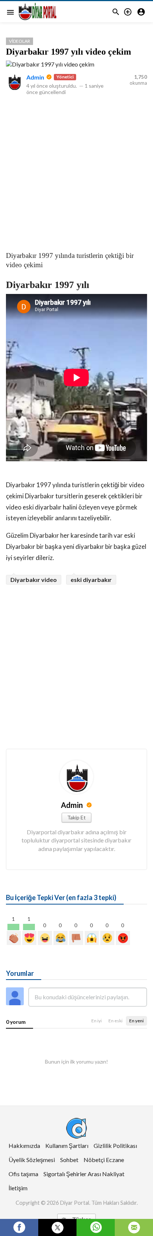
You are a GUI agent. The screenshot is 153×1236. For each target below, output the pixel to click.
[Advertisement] (76, 171)
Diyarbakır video (33, 579)
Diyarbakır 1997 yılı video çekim (68, 51)
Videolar (19, 41)
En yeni (136, 1020)
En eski (115, 1020)
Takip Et (76, 817)
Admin (35, 77)
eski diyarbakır (91, 579)
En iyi (96, 1020)
